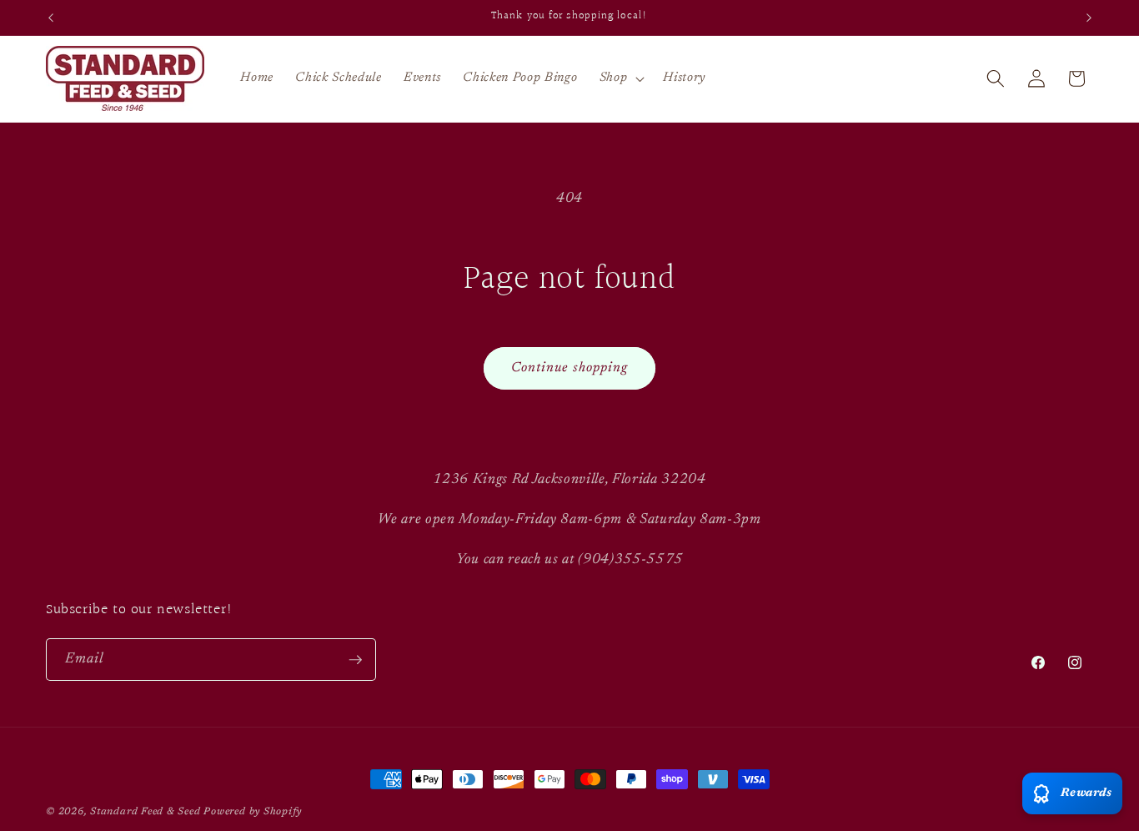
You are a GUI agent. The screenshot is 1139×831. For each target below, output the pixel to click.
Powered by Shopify (252, 812)
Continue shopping (570, 368)
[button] (621, 78)
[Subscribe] (355, 660)
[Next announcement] (1089, 17)
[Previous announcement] (51, 17)
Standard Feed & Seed (145, 812)
